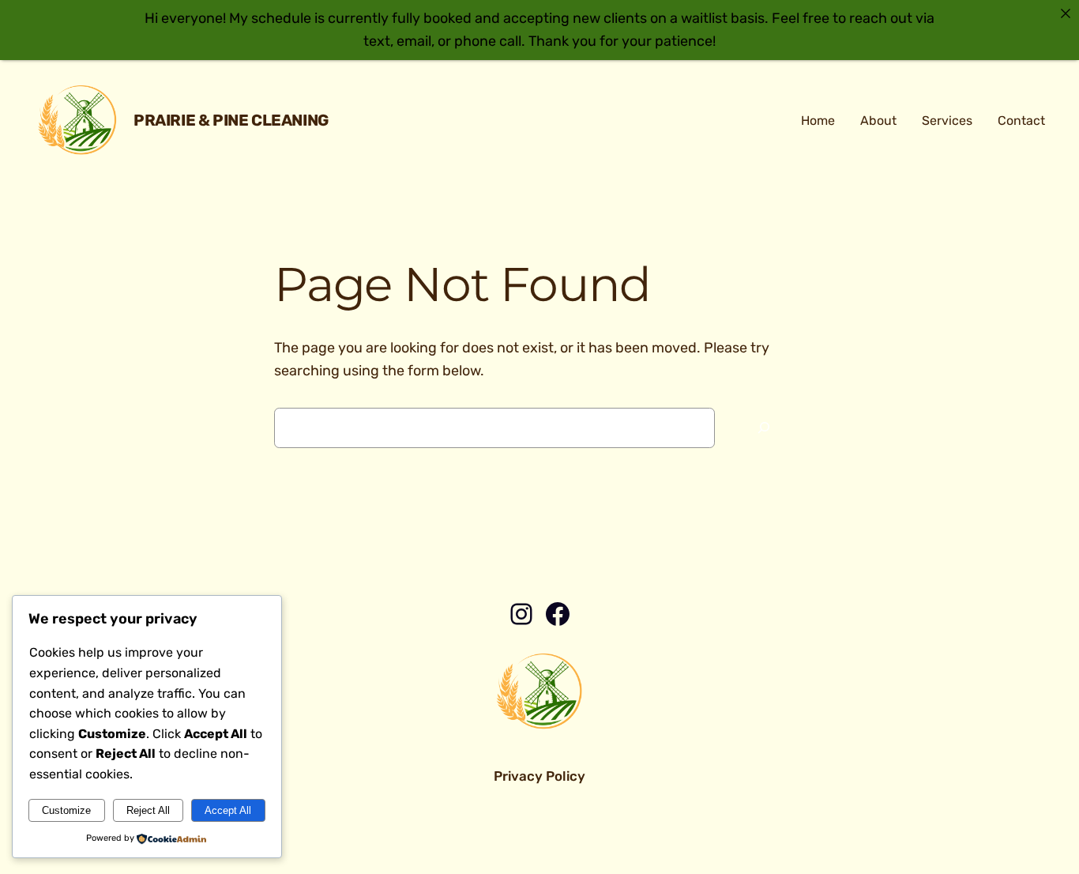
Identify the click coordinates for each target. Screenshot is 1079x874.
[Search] (764, 428)
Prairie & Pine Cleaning (231, 120)
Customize (66, 810)
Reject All (148, 810)
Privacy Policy (539, 776)
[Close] (1065, 13)
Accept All (228, 810)
